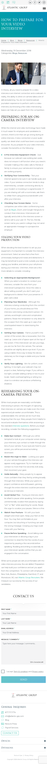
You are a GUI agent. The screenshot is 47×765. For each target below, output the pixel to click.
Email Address (7, 628)
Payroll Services (11, 728)
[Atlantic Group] (14, 8)
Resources (22, 53)
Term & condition (21, 671)
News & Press (11, 724)
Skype (13, 210)
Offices (5, 741)
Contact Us (10, 733)
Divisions (7, 747)
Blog (7, 720)
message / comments (10, 639)
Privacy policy (38, 671)
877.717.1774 (10, 712)
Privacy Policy (29, 755)
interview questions (21, 426)
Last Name (6, 619)
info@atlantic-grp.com (14, 716)
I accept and (25, 671)
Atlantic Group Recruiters (29, 577)
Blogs (14, 53)
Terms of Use (18, 755)
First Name (6, 609)
